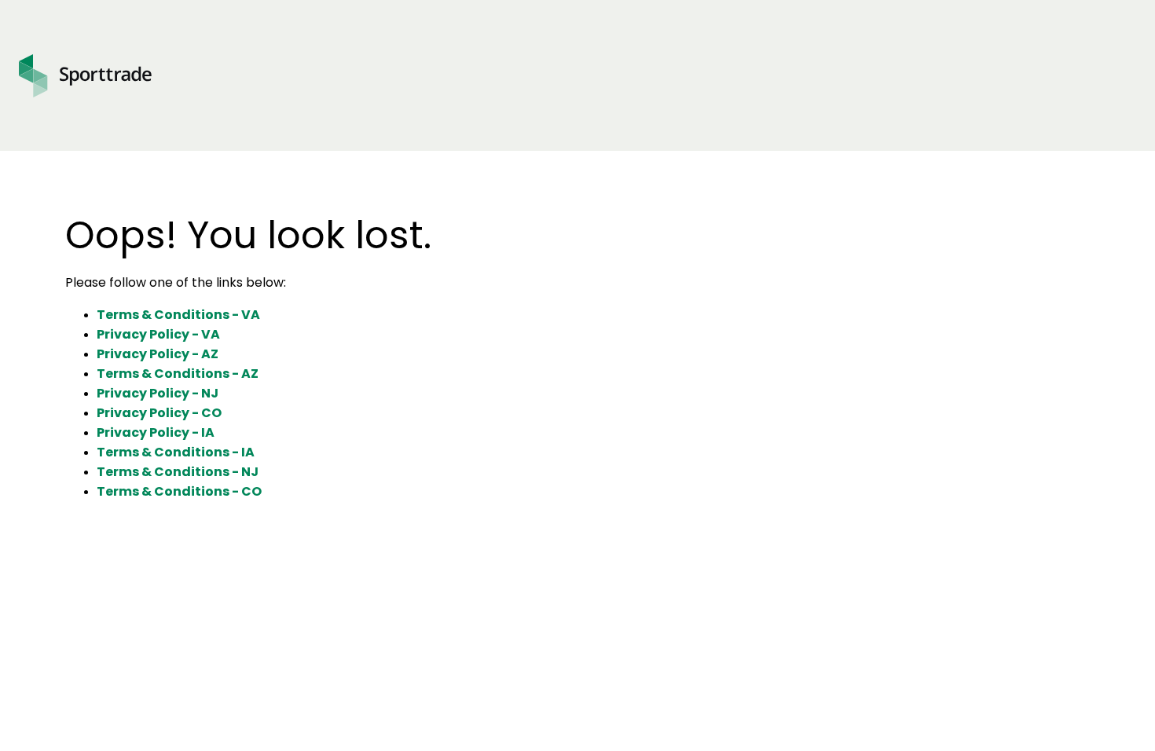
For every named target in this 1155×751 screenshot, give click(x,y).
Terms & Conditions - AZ (177, 374)
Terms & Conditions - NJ (177, 472)
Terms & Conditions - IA (176, 452)
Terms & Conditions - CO (179, 491)
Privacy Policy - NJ (157, 393)
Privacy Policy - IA (155, 432)
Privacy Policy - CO (159, 413)
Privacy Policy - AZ (157, 354)
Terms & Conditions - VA (178, 315)
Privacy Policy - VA (158, 334)
